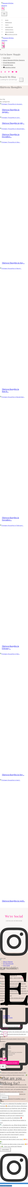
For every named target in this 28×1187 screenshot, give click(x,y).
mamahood (6, 1043)
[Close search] (3, 1066)
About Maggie (8, 962)
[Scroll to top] (1, 1034)
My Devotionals (8, 963)
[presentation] (14, 104)
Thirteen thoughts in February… (10, 647)
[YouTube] (1, 1009)
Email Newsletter (9, 62)
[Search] (21, 80)
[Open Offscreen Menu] (4, 14)
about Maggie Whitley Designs (14, 60)
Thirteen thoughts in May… (13, 774)
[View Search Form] (2, 8)
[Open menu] (3, 46)
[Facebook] (4, 969)
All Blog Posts (8, 1017)
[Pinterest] (3, 969)
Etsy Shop (6, 965)
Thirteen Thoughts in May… (13, 263)
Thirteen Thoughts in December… (10, 135)
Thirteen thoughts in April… (13, 901)
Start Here (6, 58)
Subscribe (6, 1016)
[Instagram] (1, 969)
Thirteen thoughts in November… (10, 518)
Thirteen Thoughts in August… (10, 110)
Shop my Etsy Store (9, 1063)
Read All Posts (8, 65)
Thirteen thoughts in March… (10, 390)
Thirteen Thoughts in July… (13, 123)
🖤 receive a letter (11, 34)
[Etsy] (14, 1006)
